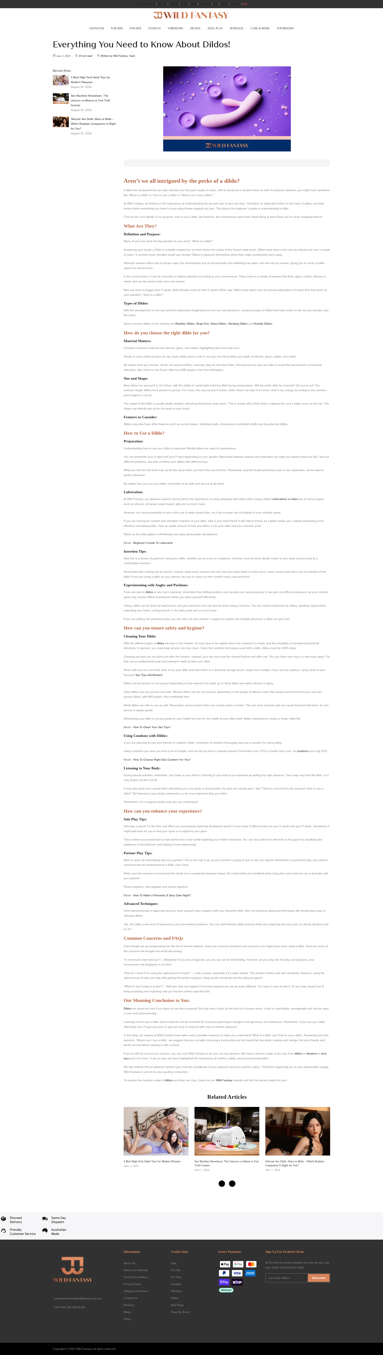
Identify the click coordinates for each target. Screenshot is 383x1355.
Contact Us (131, 1298)
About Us (129, 1263)
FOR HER (135, 28)
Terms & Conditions (136, 1277)
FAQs (127, 1319)
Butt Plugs (177, 1305)
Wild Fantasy (224, 1080)
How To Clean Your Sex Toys (151, 727)
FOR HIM (116, 28)
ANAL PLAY (215, 28)
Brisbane (174, 4)
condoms (302, 751)
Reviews (129, 1305)
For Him (176, 1277)
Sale (244, 4)
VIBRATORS (175, 28)
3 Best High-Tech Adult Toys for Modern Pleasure (90, 80)
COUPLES (154, 28)
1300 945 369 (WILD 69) (69, 1307)
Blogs (127, 1312)
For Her (176, 1270)
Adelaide (162, 4)
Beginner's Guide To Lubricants (153, 542)
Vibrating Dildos (238, 323)
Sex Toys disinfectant (148, 675)
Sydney (224, 4)
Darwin (184, 4)
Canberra (235, 4)
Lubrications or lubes (285, 499)
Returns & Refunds (136, 1270)
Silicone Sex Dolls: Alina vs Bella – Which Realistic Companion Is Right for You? (93, 123)
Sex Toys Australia (146, 4)
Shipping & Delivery (136, 1291)
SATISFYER (96, 28)
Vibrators (176, 1291)
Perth (215, 4)
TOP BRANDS (285, 28)
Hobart (193, 4)
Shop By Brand (180, 1312)
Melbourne (205, 4)
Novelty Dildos (263, 323)
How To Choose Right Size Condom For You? (162, 759)
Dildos (127, 1008)
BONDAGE (237, 28)
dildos (149, 592)
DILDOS (195, 28)
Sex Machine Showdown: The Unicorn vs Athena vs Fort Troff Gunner (90, 100)
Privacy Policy (132, 1284)
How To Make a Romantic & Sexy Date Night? (162, 895)
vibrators (311, 1053)
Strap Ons (202, 323)
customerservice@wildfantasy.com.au (77, 1298)
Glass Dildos (218, 323)
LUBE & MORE (260, 28)
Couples (176, 1284)
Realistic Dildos (184, 323)
